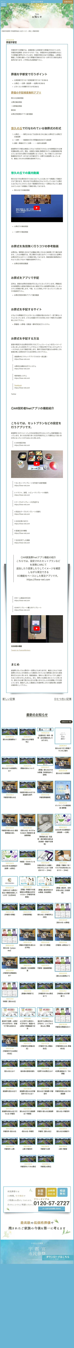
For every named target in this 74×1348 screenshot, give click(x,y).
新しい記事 (9, 698)
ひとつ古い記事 (62, 698)
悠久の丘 (16, 128)
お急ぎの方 (68, 2)
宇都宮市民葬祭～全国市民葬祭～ (37, 1249)
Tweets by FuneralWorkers (20, 650)
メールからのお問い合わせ (51, 1209)
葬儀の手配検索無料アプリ (26, 92)
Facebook (18, 385)
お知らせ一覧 (66, 722)
